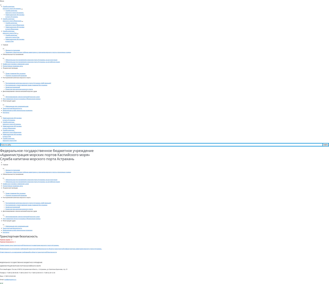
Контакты (6, 112)
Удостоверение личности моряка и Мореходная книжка (21, 99)
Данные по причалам (12, 50)
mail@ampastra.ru (10, 279)
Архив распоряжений (12, 87)
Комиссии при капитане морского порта (19, 89)
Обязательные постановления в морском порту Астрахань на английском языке (32, 62)
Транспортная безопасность (12, 108)
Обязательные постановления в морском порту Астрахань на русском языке (31, 60)
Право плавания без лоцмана (15, 73)
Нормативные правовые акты (13, 66)
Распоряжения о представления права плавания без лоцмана (26, 85)
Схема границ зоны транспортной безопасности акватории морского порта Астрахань (29, 245)
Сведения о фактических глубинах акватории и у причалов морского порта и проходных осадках (38, 52)
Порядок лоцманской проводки (16, 76)
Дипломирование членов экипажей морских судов (22, 97)
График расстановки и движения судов (16, 64)
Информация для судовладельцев (16, 106)
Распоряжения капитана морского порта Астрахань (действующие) (28, 83)
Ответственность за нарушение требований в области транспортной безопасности (28, 252)
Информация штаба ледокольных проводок (17, 110)
